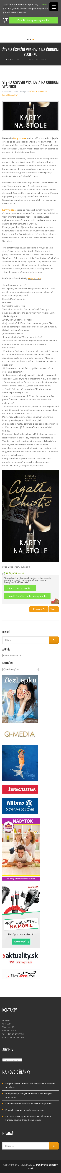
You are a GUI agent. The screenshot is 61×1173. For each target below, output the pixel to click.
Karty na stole (19, 138)
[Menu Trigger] (53, 6)
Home (8, 60)
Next (52, 609)
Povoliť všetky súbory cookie (33, 20)
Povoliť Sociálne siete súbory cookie (27, 596)
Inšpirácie (33, 91)
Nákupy (10, 95)
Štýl (16, 95)
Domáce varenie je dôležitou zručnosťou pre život (29, 1103)
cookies (44, 4)
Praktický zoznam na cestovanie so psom (25, 1110)
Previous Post (40, 609)
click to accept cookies (20, 588)
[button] (27, 39)
